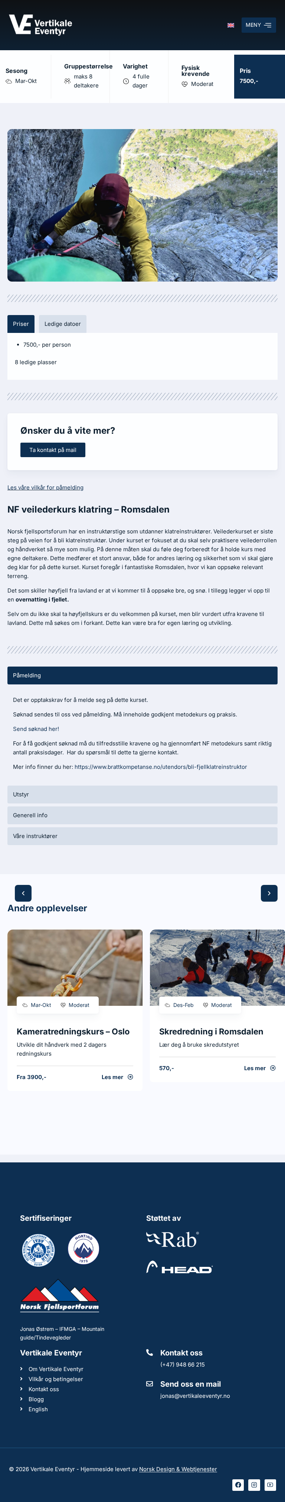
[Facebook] (238, 1485)
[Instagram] (254, 1485)
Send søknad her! (36, 728)
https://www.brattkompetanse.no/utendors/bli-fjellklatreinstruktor (161, 766)
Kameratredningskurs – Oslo (73, 1031)
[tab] (21, 324)
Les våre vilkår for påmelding (45, 487)
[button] (23, 893)
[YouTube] (270, 1485)
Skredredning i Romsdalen (211, 1031)
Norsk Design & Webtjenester (178, 1469)
